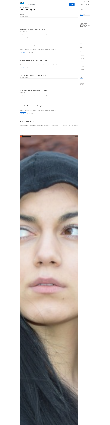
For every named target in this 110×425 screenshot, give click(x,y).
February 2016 (82, 47)
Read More (23, 37)
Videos (82, 72)
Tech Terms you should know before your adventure (32, 29)
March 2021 (81, 43)
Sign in (89, 1)
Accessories (21, 77)
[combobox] (48, 4)
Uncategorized (22, 16)
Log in (80, 80)
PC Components (83, 66)
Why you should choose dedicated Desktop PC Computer (33, 90)
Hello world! (22, 14)
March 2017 (81, 44)
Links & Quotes (83, 63)
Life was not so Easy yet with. (27, 121)
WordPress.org (82, 84)
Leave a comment (30, 37)
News (81, 64)
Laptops (21, 31)
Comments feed (82, 83)
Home (20, 7)
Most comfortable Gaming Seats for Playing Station (32, 106)
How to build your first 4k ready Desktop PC (30, 45)
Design (82, 56)
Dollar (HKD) (84, 1)
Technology (82, 69)
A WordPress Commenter (83, 34)
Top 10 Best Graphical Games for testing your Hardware (33, 60)
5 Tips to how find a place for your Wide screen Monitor (33, 75)
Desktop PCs (21, 46)
